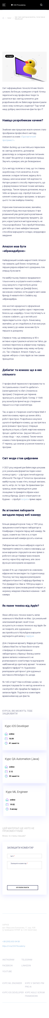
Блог (9, 18)
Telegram (26, 959)
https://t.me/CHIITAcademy (13, 946)
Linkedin (26, 965)
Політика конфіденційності (11, 1010)
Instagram (8, 959)
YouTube (7, 971)
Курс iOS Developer (13, 992)
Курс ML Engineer (12, 983)
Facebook (7, 965)
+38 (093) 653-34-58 (11, 941)
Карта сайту (6, 1006)
